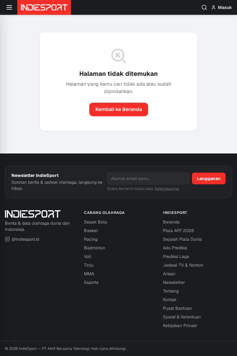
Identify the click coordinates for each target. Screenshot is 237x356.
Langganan (209, 178)
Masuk (225, 7)
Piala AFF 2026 (178, 230)
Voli (87, 256)
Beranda (171, 222)
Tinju (89, 265)
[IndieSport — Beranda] (44, 7)
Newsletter (174, 282)
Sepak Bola (95, 222)
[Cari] (204, 7)
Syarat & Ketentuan (182, 317)
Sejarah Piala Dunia (182, 239)
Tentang (171, 291)
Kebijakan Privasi (180, 325)
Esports (91, 282)
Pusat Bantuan (177, 308)
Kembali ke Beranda (118, 109)
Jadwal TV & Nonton (183, 265)
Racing (91, 239)
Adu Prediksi (175, 248)
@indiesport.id (25, 239)
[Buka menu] (9, 7)
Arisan (169, 273)
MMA (89, 273)
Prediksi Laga (176, 256)
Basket (91, 230)
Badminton (94, 248)
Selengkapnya (167, 188)
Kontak (170, 299)
